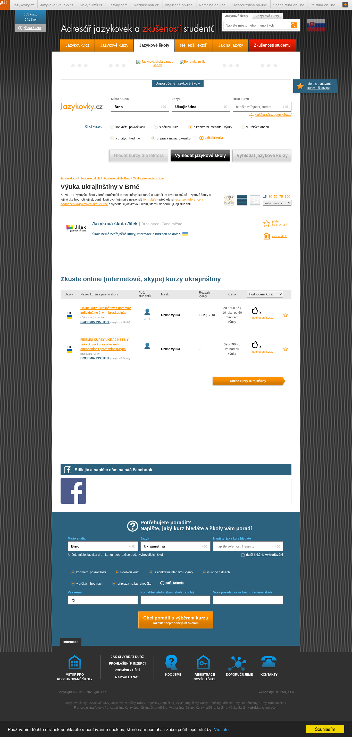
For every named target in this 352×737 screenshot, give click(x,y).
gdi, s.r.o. (100, 692)
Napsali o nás (127, 677)
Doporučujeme (238, 674)
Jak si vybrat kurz (127, 657)
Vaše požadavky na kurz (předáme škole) (243, 592)
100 (287, 196)
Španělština (159, 707)
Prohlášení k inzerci (127, 663)
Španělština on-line (288, 5)
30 (270, 196)
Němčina (228, 703)
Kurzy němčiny (210, 703)
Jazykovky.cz (69, 178)
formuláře (150, 199)
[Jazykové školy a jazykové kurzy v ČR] (176, 29)
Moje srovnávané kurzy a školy (319, 86)
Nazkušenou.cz (146, 5)
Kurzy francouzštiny (272, 703)
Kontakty (269, 674)
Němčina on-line (212, 5)
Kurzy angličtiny (148, 703)
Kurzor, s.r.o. (285, 692)
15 (265, 196)
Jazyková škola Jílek (115, 223)
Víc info (221, 729)
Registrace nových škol (205, 677)
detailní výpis (242, 200)
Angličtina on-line (179, 5)
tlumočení (271, 707)
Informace (70, 642)
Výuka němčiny (246, 703)
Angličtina (167, 703)
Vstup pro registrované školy (75, 677)
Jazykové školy (90, 178)
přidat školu (32, 28)
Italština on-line (323, 5)
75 (281, 196)
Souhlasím (325, 729)
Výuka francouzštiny (109, 707)
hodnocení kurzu (262, 317)
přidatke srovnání (279, 223)
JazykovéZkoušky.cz (56, 5)
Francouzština (84, 707)
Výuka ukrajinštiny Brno (148, 178)
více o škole (279, 236)
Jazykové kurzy (267, 16)
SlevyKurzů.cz (91, 5)
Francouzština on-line (249, 5)
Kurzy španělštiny (137, 707)
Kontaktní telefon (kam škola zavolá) (167, 592)
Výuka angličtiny (187, 703)
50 (276, 196)
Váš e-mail (75, 592)
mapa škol (229, 200)
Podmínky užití (127, 670)
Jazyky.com (118, 5)
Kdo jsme (173, 674)
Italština (221, 707)
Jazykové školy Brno (117, 178)
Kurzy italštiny (205, 707)
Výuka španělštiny (181, 707)
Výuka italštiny (239, 707)
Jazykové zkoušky (123, 703)
